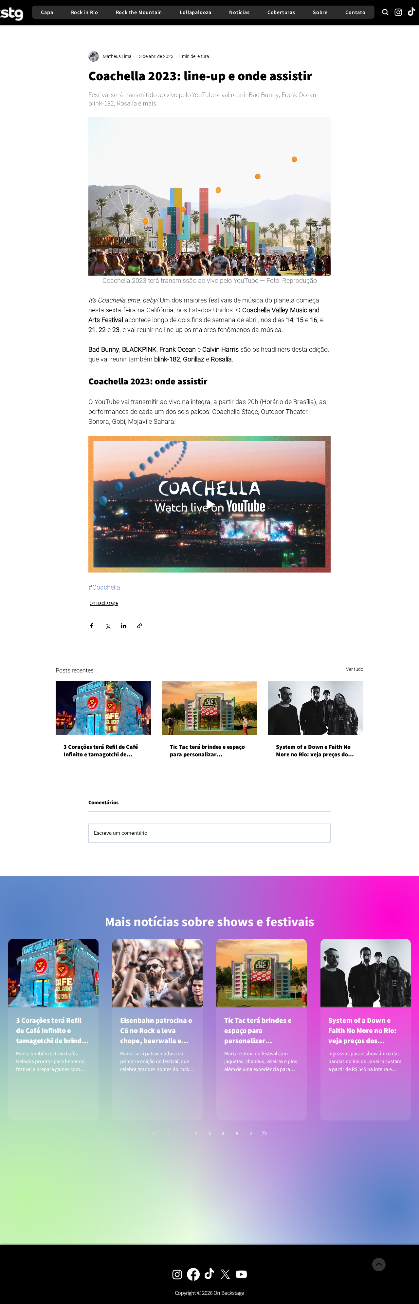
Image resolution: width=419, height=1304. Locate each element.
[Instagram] (398, 12)
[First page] (154, 1133)
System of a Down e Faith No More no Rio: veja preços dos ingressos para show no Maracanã (313, 750)
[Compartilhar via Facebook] (91, 626)
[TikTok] (411, 12)
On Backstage (104, 603)
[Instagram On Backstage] (177, 1274)
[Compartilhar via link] (140, 626)
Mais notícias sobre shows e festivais (209, 921)
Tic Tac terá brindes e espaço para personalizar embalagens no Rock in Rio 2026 (207, 750)
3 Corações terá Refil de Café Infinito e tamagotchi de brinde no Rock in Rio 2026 (101, 750)
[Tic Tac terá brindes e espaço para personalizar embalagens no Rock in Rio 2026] (209, 708)
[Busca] (385, 12)
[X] (225, 1274)
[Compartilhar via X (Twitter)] (107, 626)
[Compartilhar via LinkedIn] (123, 626)
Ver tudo (354, 669)
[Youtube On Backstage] (241, 1274)
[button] (209, 1292)
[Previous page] (168, 1133)
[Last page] (264, 1133)
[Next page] (251, 1133)
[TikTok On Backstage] (209, 1274)
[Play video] (209, 504)
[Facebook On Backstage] (193, 1274)
